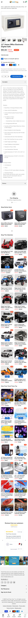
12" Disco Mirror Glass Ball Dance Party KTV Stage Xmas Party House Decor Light (20, 403)
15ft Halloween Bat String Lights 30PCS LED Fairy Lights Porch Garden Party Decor (20, 440)
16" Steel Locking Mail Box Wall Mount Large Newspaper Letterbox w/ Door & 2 (6, 458)
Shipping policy (18, 608)
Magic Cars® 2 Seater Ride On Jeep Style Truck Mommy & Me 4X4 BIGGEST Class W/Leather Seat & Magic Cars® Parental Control (7, 270)
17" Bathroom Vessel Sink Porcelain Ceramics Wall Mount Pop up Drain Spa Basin (7, 476)
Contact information (7, 606)
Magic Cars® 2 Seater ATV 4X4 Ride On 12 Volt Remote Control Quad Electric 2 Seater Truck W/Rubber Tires (6, 288)
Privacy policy (22, 606)
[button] (7, 51)
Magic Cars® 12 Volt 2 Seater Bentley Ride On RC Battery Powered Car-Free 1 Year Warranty (7, 343)
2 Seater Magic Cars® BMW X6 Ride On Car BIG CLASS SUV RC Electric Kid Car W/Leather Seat (20, 380)
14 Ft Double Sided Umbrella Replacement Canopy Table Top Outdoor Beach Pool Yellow (7, 440)
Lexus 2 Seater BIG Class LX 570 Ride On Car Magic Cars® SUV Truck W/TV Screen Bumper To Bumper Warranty (20, 325)
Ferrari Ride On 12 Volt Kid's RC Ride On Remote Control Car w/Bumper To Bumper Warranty (7, 252)
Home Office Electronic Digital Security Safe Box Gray (20, 223)
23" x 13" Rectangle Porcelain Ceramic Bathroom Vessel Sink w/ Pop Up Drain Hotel (20, 476)
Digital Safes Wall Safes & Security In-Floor (14, 6)
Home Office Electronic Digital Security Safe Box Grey (7, 223)
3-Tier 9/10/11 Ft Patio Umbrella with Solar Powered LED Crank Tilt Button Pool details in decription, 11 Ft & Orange (7, 513)
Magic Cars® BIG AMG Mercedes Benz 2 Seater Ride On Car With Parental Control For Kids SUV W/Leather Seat (21, 252)
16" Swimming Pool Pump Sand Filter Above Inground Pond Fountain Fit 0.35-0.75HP (21, 458)
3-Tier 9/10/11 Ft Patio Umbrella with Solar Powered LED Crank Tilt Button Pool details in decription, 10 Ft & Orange (21, 513)
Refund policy (15, 606)
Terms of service (10, 608)
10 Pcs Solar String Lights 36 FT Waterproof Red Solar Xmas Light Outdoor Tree (6, 403)
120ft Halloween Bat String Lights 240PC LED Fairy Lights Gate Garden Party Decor (6, 421)
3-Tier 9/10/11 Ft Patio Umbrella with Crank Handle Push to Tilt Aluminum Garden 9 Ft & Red (20, 494)
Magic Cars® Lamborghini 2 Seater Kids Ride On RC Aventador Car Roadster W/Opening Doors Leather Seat (7, 380)
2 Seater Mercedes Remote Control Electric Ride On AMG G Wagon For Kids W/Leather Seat (21, 270)
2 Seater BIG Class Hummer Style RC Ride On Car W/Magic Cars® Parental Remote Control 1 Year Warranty (21, 361)
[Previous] (2, 540)
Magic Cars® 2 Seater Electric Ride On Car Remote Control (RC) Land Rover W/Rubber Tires (6, 361)
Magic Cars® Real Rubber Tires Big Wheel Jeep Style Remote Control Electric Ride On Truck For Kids (7, 307)
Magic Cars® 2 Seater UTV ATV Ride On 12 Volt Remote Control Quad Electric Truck (20, 288)
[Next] (25, 540)
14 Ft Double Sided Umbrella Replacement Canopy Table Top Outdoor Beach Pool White (20, 421)
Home (2, 6)
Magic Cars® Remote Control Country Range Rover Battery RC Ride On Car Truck (20, 343)
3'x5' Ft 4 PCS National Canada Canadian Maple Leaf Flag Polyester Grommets (7, 494)
